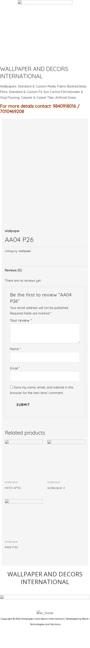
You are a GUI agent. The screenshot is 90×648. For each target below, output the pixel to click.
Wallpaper (12, 231)
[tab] (45, 270)
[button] (45, 57)
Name (15, 349)
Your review (21, 320)
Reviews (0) (13, 270)
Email (15, 368)
